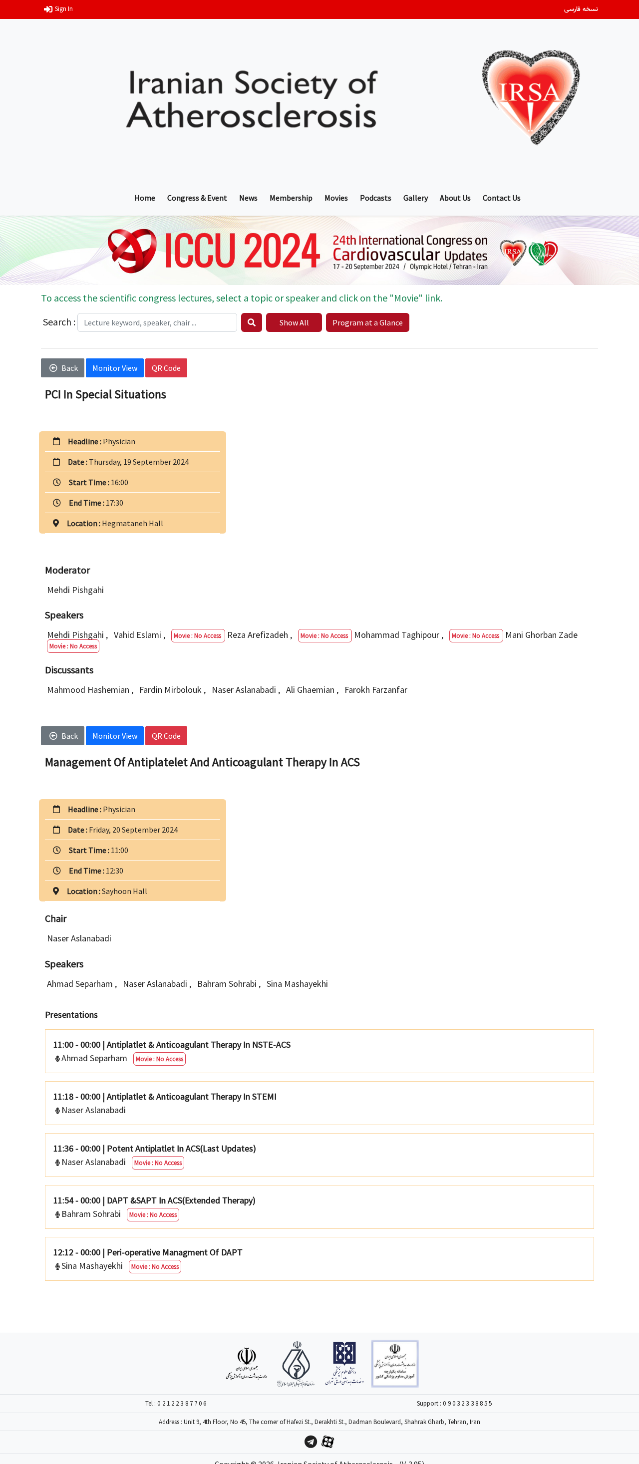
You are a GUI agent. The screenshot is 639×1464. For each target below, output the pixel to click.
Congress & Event (197, 198)
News (248, 198)
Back (69, 368)
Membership (291, 198)
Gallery (415, 198)
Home (144, 198)
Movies (336, 198)
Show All (294, 322)
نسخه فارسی (581, 9)
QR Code (166, 368)
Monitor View (114, 368)
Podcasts (375, 198)
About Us (455, 198)
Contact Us (502, 198)
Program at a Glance (367, 322)
